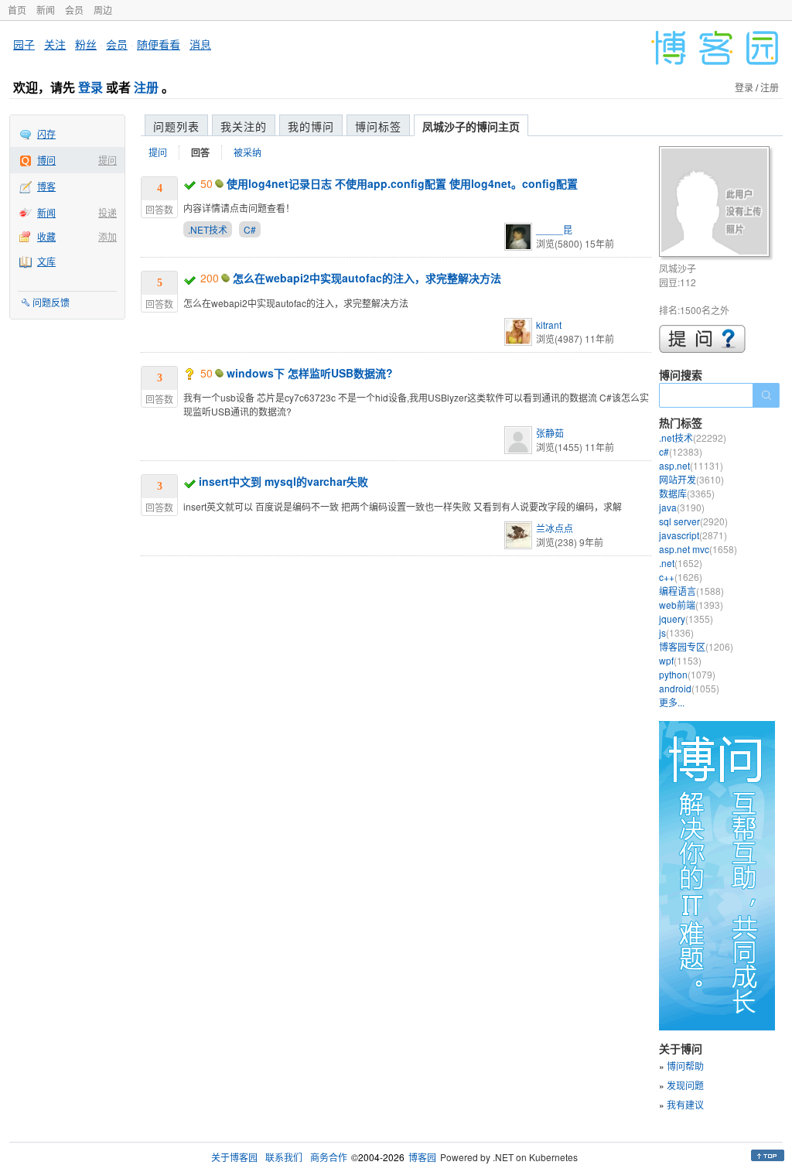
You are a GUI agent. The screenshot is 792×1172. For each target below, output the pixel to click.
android (689, 688)
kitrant (549, 324)
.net (680, 562)
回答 (200, 152)
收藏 (46, 236)
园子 (24, 44)
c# (680, 451)
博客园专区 (696, 646)
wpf (680, 660)
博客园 (422, 1156)
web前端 (691, 604)
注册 (146, 87)
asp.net (691, 465)
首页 (17, 9)
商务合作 (328, 1156)
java (682, 507)
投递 (107, 212)
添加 (107, 236)
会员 (74, 9)
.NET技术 (207, 229)
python (687, 674)
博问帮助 (685, 1065)
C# (250, 229)
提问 (107, 159)
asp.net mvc (698, 548)
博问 (46, 159)
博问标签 (378, 126)
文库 (46, 261)
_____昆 (554, 229)
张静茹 (550, 432)
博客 (46, 186)
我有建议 (685, 1104)
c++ (680, 576)
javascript (693, 535)
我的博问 (311, 126)
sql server (693, 521)
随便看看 (158, 44)
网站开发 (691, 479)
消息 (200, 44)
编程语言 (691, 590)
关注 (55, 44)
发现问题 (685, 1085)
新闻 (45, 9)
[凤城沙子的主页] (716, 203)
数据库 (687, 493)
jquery (686, 618)
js (676, 632)
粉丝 (86, 44)
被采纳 (247, 152)
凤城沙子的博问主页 (471, 126)
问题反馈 (51, 302)
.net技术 (692, 437)
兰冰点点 (554, 528)
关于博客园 (234, 1156)
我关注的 (243, 126)
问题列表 (176, 126)
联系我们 (283, 1156)
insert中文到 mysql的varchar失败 (283, 481)
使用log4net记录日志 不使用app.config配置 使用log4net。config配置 (402, 183)
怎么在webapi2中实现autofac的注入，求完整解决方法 (367, 277)
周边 (103, 9)
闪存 (46, 133)
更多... (671, 702)
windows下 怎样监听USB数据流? (310, 373)
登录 (90, 87)
